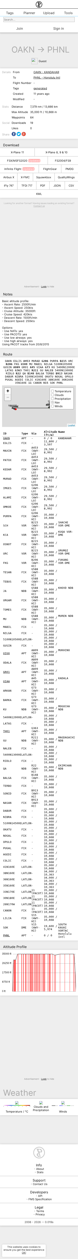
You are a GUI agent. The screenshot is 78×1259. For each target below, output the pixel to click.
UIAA (6, 681)
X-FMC (25, 177)
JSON (57, 185)
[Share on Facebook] (14, 134)
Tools (68, 13)
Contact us (39, 206)
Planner (29, 13)
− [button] (7, 397)
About (40, 1168)
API (40, 1196)
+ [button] (7, 390)
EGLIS (49, 405)
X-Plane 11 (17, 152)
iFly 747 (9, 185)
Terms (40, 1211)
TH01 (6, 731)
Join (19, 28)
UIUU (6, 653)
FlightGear (50, 169)
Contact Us (40, 1184)
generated (40, 88)
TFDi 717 (26, 185)
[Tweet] (19, 134)
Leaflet (71, 425)
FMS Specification (40, 1199)
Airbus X (8, 177)
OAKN (23, 49)
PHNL (58, 49)
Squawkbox (43, 177)
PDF (42, 185)
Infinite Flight (12, 169)
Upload (48, 13)
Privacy (40, 1214)
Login (44, 286)
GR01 (6, 672)
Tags (10, 13)
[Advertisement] (39, 246)
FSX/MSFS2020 (17, 160)
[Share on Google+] (24, 134)
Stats (40, 1172)
